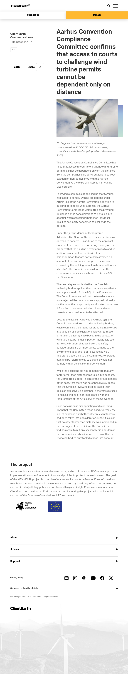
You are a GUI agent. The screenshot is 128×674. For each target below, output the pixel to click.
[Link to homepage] (20, 5)
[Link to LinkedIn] (66, 578)
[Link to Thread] (84, 578)
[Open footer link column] (116, 538)
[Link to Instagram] (75, 578)
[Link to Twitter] (111, 578)
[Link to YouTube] (93, 578)
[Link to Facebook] (102, 578)
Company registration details (24, 588)
